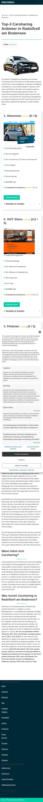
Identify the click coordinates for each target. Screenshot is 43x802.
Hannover (5, 749)
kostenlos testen (12, 197)
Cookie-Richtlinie (14, 470)
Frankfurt (5, 708)
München (5, 697)
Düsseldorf (5, 717)
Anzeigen (12, 44)
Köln (3, 703)
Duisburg (5, 760)
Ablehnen (21, 460)
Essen (4, 734)
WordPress (21, 800)
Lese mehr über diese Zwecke (33, 447)
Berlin (3, 686)
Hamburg (5, 692)
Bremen (4, 738)
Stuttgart (4, 712)
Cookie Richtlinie (7, 779)
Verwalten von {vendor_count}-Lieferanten (13, 447)
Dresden (4, 743)
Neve (3, 800)
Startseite (5, 15)
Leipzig (4, 723)
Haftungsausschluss (9, 785)
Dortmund (5, 729)
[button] (40, 332)
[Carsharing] (8, 2)
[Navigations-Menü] (39, 2)
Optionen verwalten (21, 465)
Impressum (31, 470)
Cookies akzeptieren (21, 454)
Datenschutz (23, 470)
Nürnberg (5, 755)
